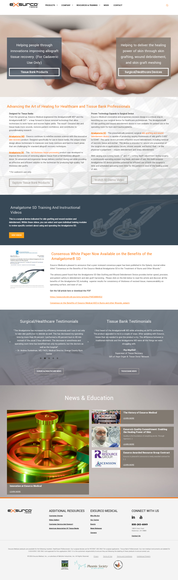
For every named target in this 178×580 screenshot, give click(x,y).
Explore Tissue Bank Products (31, 183)
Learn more (15, 491)
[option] (49, 342)
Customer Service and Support (61, 524)
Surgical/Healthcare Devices (143, 72)
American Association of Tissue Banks (64, 528)
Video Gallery (54, 520)
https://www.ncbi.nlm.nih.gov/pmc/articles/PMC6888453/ (76, 296)
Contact (117, 5)
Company (65, 5)
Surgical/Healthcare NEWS (49, 371)
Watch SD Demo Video (109, 180)
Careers (93, 533)
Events (93, 524)
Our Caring (94, 520)
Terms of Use (107, 556)
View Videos (16, 235)
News (106, 5)
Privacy (96, 556)
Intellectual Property (143, 556)
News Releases (96, 528)
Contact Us (136, 536)
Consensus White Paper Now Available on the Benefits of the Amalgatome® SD (101, 256)
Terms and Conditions (124, 556)
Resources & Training (87, 5)
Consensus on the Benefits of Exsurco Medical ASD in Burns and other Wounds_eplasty (90, 303)
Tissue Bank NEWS (129, 371)
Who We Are (95, 516)
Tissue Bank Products (34, 72)
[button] (10, 342)
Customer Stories (56, 516)
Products (50, 5)
